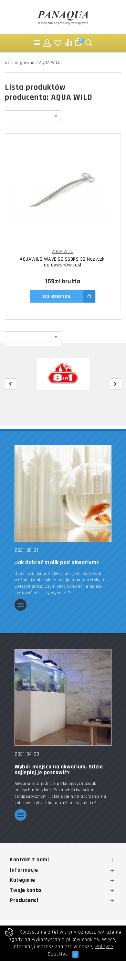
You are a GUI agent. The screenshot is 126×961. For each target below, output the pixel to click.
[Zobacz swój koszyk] (78, 42)
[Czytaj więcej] (20, 605)
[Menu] (37, 42)
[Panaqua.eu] (63, 17)
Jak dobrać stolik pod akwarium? (57, 563)
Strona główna (20, 62)
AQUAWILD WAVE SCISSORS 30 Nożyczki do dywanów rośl (63, 262)
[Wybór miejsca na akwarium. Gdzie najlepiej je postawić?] (63, 697)
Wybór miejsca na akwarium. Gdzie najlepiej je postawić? (59, 770)
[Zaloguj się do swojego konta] (47, 42)
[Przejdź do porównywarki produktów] (68, 42)
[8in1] (63, 374)
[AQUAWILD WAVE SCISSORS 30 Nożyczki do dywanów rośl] (62, 193)
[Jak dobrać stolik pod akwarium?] (63, 493)
